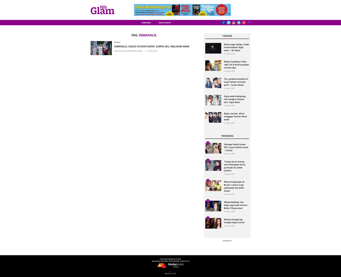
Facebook (227, 240)
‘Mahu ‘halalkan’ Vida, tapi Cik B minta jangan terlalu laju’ (236, 64)
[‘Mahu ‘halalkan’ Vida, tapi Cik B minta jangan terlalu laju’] (213, 65)
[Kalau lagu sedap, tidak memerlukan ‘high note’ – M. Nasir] (213, 48)
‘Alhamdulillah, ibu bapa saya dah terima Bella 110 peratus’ (235, 205)
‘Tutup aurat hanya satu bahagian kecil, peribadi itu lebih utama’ (235, 166)
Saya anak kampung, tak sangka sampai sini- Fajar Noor (235, 99)
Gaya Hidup (165, 22)
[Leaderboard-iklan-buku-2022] (182, 5)
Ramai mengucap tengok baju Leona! (234, 221)
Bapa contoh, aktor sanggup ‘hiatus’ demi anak (235, 116)
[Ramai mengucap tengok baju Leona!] (213, 223)
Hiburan (146, 22)
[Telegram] (239, 22)
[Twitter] (229, 22)
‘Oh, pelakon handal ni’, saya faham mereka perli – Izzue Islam (236, 81)
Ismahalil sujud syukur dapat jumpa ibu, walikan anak (151, 46)
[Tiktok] (244, 22)
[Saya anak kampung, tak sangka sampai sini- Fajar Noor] (213, 100)
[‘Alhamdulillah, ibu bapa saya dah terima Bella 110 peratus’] (213, 206)
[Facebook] (224, 22)
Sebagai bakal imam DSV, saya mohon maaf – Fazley (236, 147)
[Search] (249, 22)
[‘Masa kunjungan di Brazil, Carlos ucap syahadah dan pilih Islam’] (213, 185)
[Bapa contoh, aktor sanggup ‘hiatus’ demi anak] (213, 117)
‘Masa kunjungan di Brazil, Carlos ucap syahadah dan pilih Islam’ (234, 186)
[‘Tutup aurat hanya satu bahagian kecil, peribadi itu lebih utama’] (213, 165)
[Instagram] (234, 22)
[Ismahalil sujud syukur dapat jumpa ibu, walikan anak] (101, 48)
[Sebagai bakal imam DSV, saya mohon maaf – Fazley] (213, 148)
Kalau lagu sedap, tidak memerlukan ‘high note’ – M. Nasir (236, 47)
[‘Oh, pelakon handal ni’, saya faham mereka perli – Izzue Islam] (213, 82)
